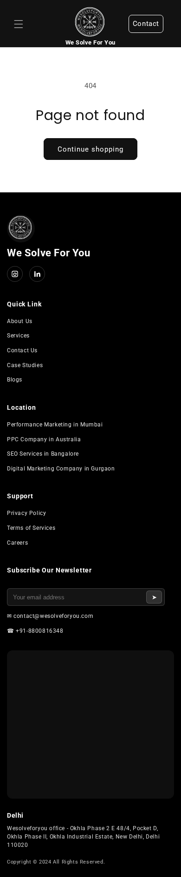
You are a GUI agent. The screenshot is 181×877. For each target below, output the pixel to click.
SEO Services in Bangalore (43, 454)
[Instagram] (15, 274)
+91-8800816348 (39, 631)
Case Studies (25, 365)
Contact (146, 23)
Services (18, 335)
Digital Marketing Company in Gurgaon (61, 468)
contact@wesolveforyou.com (53, 616)
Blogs (14, 379)
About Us (19, 321)
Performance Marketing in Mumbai (55, 424)
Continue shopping (90, 149)
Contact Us (22, 350)
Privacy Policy (26, 513)
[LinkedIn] (37, 274)
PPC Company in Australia (44, 439)
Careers (17, 543)
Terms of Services (31, 528)
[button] (18, 24)
